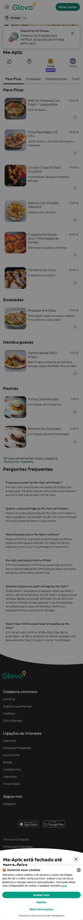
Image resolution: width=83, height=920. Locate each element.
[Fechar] (76, 859)
